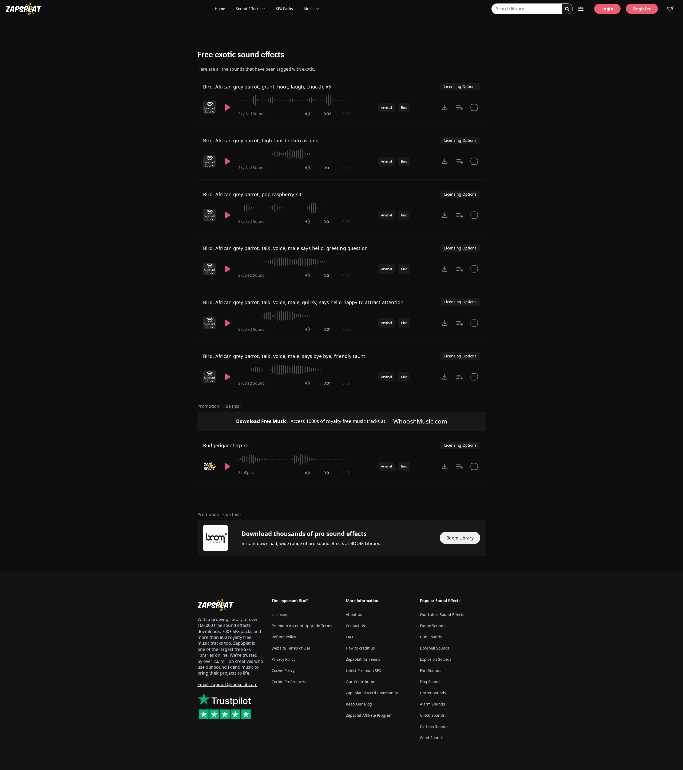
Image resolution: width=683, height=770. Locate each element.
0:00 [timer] (346, 113)
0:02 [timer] (327, 113)
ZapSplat (246, 472)
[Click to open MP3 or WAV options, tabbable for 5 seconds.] (444, 107)
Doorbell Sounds (435, 648)
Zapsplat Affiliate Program (369, 715)
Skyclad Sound (251, 113)
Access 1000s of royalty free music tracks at (310, 421)
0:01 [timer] (327, 167)
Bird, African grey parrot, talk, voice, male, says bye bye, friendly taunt (284, 356)
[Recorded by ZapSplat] (210, 466)
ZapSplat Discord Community (372, 692)
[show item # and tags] (474, 466)
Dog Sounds (431, 681)
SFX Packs (284, 8)
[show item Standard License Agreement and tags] (474, 107)
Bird (404, 107)
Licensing (280, 614)
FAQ (349, 636)
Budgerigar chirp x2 (226, 445)
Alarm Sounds (432, 704)
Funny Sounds (432, 625)
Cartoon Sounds (434, 726)
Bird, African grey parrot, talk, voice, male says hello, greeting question (285, 248)
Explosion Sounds (435, 659)
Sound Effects (248, 8)
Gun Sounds (431, 636)
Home (220, 8)
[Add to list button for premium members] (460, 107)
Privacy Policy (283, 659)
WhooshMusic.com (420, 421)
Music (309, 8)
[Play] (228, 107)
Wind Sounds (432, 737)
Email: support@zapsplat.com (227, 684)
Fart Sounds (430, 670)
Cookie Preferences (289, 681)
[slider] (294, 100)
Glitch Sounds (432, 715)
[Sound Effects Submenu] (265, 9)
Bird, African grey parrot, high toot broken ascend (261, 140)
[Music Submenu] (319, 9)
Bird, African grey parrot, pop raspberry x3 (252, 194)
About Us (354, 614)
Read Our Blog (359, 704)
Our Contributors (361, 681)
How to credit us (360, 648)
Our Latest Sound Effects (442, 614)
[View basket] (670, 9)
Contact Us (355, 625)
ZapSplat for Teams (363, 659)
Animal (386, 107)
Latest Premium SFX (363, 670)
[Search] (567, 9)
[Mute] (307, 113)
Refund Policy (284, 636)
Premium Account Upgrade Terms (302, 625)
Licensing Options (460, 86)
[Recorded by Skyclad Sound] (210, 107)
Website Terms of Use (291, 648)
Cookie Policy (283, 670)
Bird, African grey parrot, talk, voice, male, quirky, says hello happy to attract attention (303, 302)
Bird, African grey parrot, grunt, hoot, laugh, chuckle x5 (267, 86)
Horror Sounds (433, 692)
